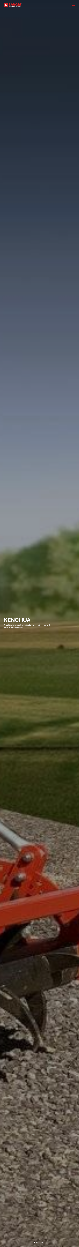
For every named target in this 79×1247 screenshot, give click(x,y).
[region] (39, 623)
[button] (34, 1242)
